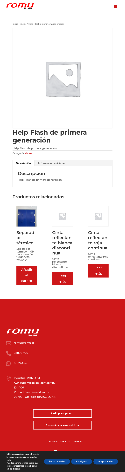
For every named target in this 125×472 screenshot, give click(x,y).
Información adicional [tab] (51, 163)
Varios (23, 24)
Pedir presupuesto (62, 413)
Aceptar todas (105, 461)
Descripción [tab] (23, 163)
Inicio (15, 24)
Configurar (81, 461)
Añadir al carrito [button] (26, 275)
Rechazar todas (57, 461)
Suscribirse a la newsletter (62, 425)
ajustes (16, 468)
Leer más (62, 278)
